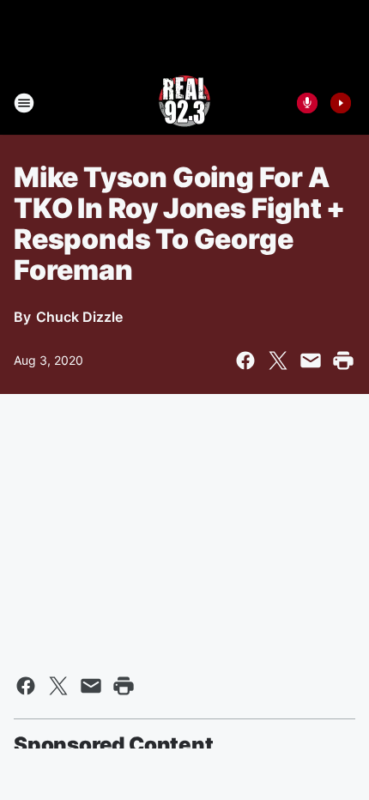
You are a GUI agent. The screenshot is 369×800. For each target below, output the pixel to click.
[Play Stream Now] (340, 103)
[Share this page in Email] (311, 360)
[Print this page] (343, 360)
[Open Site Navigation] (24, 103)
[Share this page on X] (278, 360)
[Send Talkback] (307, 103)
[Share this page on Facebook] (245, 360)
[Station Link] (184, 103)
